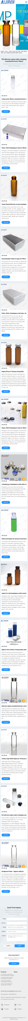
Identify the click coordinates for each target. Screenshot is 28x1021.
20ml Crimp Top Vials (14, 51)
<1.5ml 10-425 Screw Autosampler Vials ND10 (6, 981)
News (6, 51)
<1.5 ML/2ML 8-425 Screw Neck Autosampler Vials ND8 (7, 975)
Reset (19, 945)
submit (8, 945)
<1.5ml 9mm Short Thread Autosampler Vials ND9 (7, 978)
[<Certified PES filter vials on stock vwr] (20, 978)
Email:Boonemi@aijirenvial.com (11, 991)
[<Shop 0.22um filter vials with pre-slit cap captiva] (20, 979)
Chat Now (14, 963)
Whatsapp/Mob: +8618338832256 (8, 994)
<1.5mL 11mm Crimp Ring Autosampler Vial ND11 (6, 984)
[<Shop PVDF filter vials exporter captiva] (20, 976)
